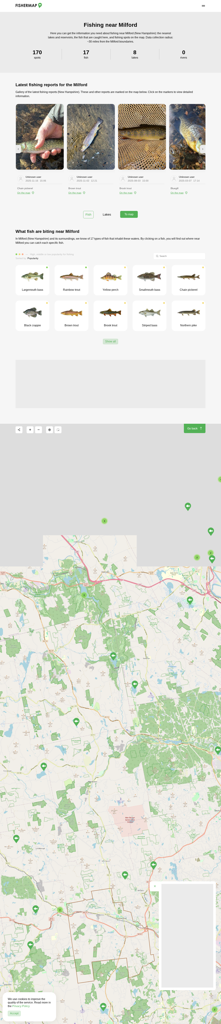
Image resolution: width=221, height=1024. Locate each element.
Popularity (32, 258)
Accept (14, 1013)
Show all (110, 341)
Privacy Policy (21, 1006)
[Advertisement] (110, 384)
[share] (19, 429)
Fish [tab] (88, 214)
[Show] (44, 766)
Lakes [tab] (107, 214)
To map (128, 214)
